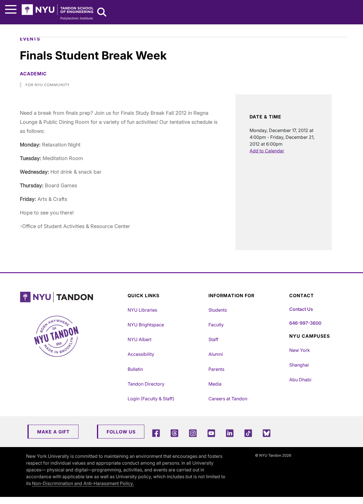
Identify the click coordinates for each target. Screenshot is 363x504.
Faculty (216, 325)
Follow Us (121, 432)
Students (217, 310)
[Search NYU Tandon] (102, 12)
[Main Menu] (11, 9)
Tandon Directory (146, 384)
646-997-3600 (305, 323)
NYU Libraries (142, 310)
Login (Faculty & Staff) (151, 398)
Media (214, 384)
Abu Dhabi (300, 379)
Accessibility (141, 354)
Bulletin (135, 369)
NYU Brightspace (146, 325)
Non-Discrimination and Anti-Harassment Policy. (83, 483)
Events (30, 39)
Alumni (215, 354)
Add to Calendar (267, 151)
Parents (216, 369)
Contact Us (301, 309)
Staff (213, 339)
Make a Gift (53, 432)
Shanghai (299, 365)
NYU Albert (139, 339)
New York (299, 350)
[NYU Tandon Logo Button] (72, 297)
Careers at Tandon (227, 398)
